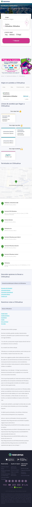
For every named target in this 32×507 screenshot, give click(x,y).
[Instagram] (13, 481)
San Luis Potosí (4, 321)
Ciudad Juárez (4, 313)
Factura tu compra (15, 470)
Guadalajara (4, 317)
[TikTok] (22, 481)
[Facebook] (6, 481)
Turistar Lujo (4, 296)
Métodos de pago (25, 468)
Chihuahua (22, 76)
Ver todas (3, 323)
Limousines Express (5, 290)
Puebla (2, 319)
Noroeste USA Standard (6, 288)
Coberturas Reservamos (13, 474)
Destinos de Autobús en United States (5, 474)
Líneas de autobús (5, 477)
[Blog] (26, 481)
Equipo (2, 468)
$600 (25, 96)
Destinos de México (11, 76)
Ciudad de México (5, 315)
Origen (7, 17)
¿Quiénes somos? (5, 466)
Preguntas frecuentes (25, 470)
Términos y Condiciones (23, 473)
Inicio (2, 76)
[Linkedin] (16, 481)
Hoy (6, 34)
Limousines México (5, 294)
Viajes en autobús (15, 472)
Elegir (19, 34)
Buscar (16, 41)
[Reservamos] (5, 2)
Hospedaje (3, 479)
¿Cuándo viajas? (8, 32)
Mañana (12, 34)
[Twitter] (9, 481)
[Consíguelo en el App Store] (10, 459)
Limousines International (7, 292)
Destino (7, 24)
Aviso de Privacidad (25, 475)
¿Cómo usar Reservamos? (14, 467)
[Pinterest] (19, 481)
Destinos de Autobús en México (5, 471)
